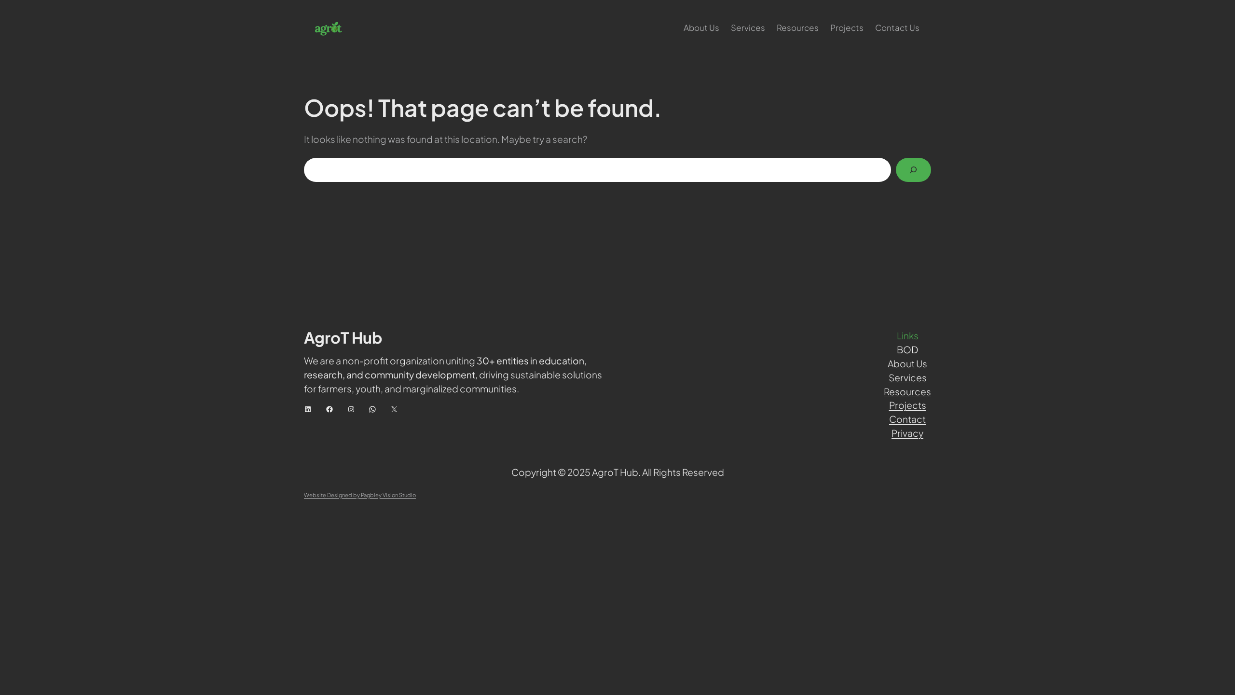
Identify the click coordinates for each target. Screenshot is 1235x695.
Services (908, 377)
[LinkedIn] (308, 409)
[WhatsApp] (372, 409)
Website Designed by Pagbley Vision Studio (360, 494)
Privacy (907, 433)
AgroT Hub (343, 337)
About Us (907, 363)
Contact (907, 419)
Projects (907, 405)
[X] (394, 409)
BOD (907, 349)
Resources (907, 391)
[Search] (913, 170)
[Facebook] (329, 409)
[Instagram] (351, 409)
